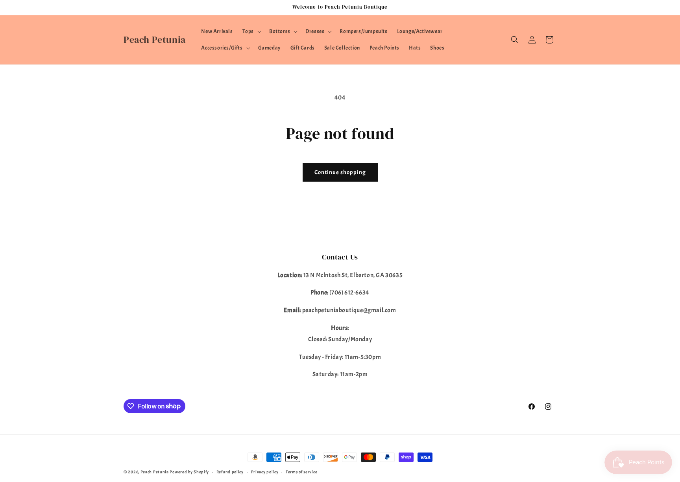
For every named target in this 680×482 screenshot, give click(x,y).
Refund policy (230, 471)
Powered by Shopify (189, 472)
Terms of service (301, 471)
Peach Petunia (154, 472)
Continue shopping (340, 172)
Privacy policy (265, 471)
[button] (251, 31)
